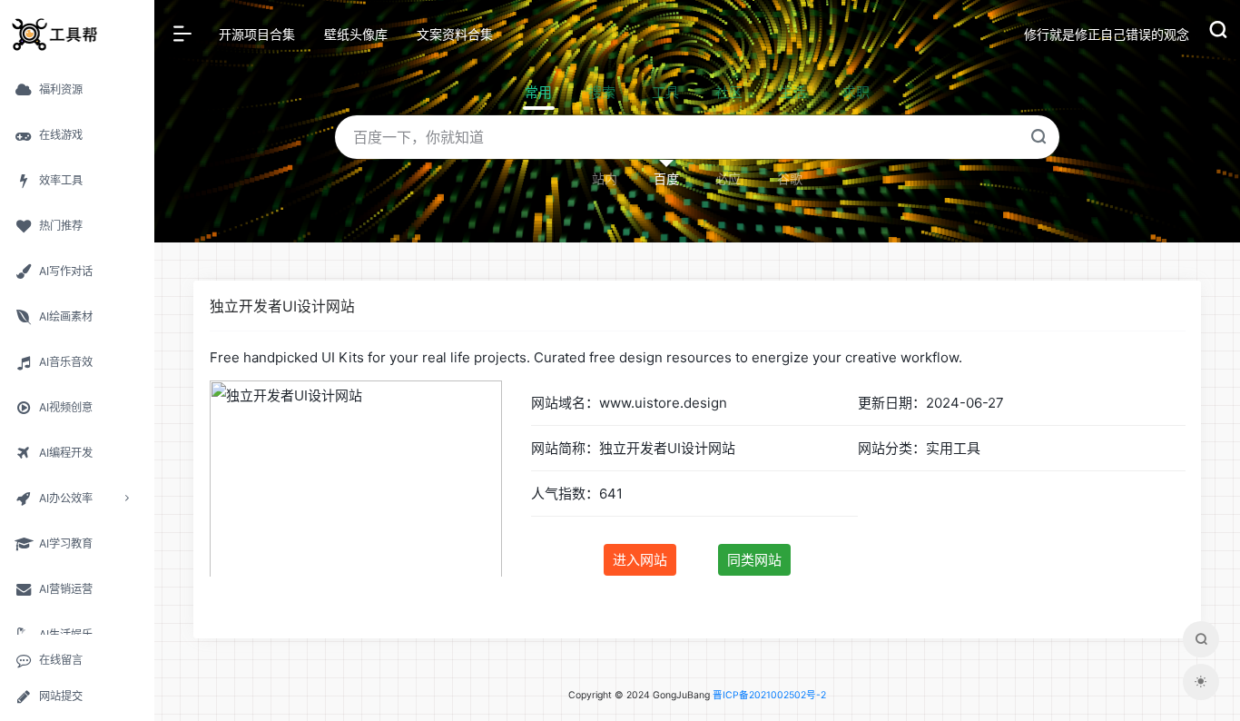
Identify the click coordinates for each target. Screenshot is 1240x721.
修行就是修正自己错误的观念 (1106, 34)
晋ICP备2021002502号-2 (769, 695)
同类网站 (754, 559)
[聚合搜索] (1201, 639)
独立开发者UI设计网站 (282, 306)
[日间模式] (1201, 682)
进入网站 (640, 559)
